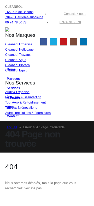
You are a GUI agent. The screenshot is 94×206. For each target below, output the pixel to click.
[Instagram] (73, 41)
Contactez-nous (75, 13)
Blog (10, 106)
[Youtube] (63, 41)
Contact (13, 116)
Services (13, 88)
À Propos (14, 97)
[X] (53, 41)
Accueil (12, 127)
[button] (85, 34)
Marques (13, 78)
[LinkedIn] (83, 41)
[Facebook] (43, 41)
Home (11, 69)
